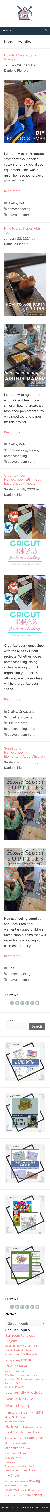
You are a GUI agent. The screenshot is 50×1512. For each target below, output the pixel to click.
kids (32, 729)
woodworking (31, 1495)
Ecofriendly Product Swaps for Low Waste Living (23, 1399)
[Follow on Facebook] (12, 1003)
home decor (11, 1438)
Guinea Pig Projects (14, 1421)
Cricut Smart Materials (14, 1371)
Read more (12, 191)
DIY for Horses (10, 1379)
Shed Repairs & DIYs (18, 1489)
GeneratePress (41, 1507)
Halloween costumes (34, 1427)
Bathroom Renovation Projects (21, 1338)
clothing (16, 1361)
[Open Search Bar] (46, 31)
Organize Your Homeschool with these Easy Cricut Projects (22, 479)
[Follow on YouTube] (37, 1003)
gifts (39, 1412)
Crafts (12, 203)
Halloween (14, 1426)
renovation (24, 1481)
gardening (26, 1412)
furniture (11, 1412)
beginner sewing (15, 1345)
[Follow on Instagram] (32, 1003)
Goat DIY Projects (15, 1417)
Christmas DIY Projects (21, 1354)
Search (9, 1020)
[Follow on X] (17, 1003)
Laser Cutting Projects (21, 1443)
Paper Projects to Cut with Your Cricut (21, 1466)
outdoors (10, 1462)
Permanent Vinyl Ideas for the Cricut (23, 1472)
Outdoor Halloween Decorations (17, 1455)
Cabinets (9, 1350)
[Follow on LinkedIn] (27, 1003)
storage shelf (36, 1490)
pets (7, 1481)
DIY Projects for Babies (15, 1383)
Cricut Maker (17, 723)
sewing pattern (10, 1486)
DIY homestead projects (30, 1379)
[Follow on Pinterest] (22, 1003)
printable (15, 1481)
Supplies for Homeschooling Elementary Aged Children (24, 752)
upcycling (11, 1495)
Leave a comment (21, 215)
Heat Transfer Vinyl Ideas (23, 1432)
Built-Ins (32, 1345)
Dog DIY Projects (14, 1387)
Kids (22, 203)
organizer (30, 1448)
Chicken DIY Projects (24, 1350)
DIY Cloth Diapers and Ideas (21, 1375)
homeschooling (19, 209)
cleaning (8, 1361)
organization (14, 1448)
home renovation (30, 1438)
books (33, 450)
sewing (34, 1481)
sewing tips (22, 1486)
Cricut (26, 1360)
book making (17, 450)
